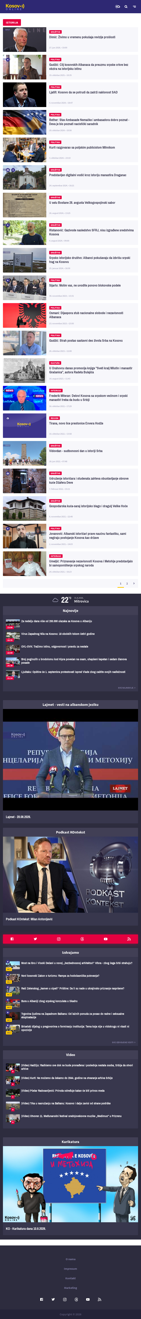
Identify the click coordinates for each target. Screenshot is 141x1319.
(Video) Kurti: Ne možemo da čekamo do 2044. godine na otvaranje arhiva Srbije (70, 1081)
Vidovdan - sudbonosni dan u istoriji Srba (70, 453)
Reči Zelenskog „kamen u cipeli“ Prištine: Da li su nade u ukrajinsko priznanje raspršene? (70, 991)
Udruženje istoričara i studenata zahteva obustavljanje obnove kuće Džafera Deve (70, 481)
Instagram (59, 939)
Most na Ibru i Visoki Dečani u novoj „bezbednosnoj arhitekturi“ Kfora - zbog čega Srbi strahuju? (70, 966)
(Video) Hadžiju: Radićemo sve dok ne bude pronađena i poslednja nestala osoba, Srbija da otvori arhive (70, 1068)
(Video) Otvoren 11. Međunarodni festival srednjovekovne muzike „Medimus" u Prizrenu (70, 1119)
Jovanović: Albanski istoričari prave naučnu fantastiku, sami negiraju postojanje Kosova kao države (70, 536)
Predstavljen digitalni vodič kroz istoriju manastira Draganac (70, 177)
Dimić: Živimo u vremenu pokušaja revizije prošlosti (70, 39)
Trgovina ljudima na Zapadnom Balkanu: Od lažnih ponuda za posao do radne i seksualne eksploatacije (70, 1017)
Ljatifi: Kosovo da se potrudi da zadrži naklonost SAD (70, 94)
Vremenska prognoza (117, 6)
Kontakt (70, 1278)
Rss (129, 939)
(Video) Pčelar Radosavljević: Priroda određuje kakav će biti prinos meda (70, 1094)
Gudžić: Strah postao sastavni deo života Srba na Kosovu (70, 343)
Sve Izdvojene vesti (122, 1042)
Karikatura (70, 1141)
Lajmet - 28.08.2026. (70, 766)
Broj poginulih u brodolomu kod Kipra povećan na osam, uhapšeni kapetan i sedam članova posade (70, 662)
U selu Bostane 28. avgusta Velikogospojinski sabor (70, 205)
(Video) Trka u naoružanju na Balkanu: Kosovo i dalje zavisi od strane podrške (70, 1106)
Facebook (12, 939)
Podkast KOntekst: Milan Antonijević (70, 881)
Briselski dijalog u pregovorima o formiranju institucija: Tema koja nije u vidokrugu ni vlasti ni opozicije (70, 1029)
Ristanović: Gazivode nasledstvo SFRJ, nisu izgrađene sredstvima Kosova (70, 232)
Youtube (105, 939)
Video (70, 1054)
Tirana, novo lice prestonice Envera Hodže (70, 425)
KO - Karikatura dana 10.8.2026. (70, 1190)
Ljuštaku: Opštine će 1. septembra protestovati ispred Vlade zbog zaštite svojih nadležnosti (70, 675)
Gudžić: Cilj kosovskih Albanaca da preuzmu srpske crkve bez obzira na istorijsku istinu (70, 67)
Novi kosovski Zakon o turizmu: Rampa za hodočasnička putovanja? (70, 979)
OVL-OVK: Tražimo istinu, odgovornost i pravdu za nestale (70, 650)
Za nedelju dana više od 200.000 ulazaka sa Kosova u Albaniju (70, 624)
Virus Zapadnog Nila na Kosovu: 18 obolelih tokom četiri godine (70, 637)
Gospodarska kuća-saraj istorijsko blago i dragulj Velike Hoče (70, 508)
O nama (70, 1259)
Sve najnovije (125, 687)
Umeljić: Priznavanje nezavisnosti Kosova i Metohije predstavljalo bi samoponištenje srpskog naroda (70, 563)
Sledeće (133, 583)
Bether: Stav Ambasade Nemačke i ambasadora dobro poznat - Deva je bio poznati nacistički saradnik (70, 122)
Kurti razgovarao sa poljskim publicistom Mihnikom (70, 150)
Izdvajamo (70, 952)
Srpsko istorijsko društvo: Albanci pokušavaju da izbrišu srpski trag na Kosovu (70, 260)
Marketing (70, 1288)
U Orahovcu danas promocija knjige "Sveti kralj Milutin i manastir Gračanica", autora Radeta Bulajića (70, 370)
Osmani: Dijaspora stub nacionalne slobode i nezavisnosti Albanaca (70, 315)
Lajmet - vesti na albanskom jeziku (70, 704)
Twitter (35, 939)
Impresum (70, 1268)
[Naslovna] (15, 7)
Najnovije (70, 610)
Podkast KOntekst (70, 832)
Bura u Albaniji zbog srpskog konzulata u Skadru (70, 1004)
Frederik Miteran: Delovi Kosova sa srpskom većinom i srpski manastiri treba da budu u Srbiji (70, 398)
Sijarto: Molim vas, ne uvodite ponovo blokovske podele (70, 287)
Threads (82, 939)
